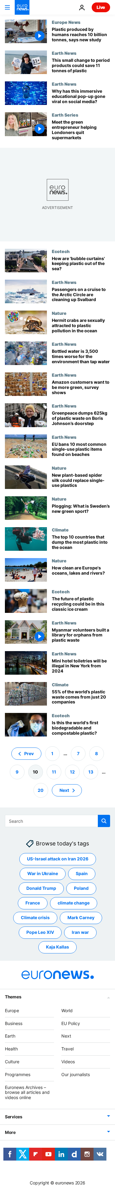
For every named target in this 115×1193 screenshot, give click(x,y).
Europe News (66, 22)
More (10, 1132)
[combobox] (57, 821)
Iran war (80, 932)
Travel (67, 1048)
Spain (82, 873)
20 (41, 790)
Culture (12, 1061)
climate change (74, 903)
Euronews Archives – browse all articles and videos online (27, 1092)
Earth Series (65, 114)
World (67, 1010)
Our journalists (75, 1074)
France (32, 903)
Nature (59, 313)
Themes (13, 996)
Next (64, 790)
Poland (81, 888)
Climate (60, 529)
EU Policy (70, 1023)
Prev (29, 753)
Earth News (64, 52)
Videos (68, 1061)
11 (54, 771)
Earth (10, 1036)
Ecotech (61, 251)
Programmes (17, 1074)
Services (13, 1116)
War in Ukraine (42, 873)
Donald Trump (41, 888)
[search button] (104, 821)
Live (101, 7)
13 (90, 771)
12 (72, 771)
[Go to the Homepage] (22, 7)
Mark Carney (80, 917)
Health (11, 1048)
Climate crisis (35, 917)
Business (13, 1023)
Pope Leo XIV (40, 932)
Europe (12, 1010)
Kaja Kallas (57, 947)
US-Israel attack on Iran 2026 (57, 859)
